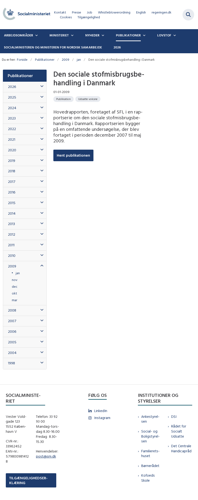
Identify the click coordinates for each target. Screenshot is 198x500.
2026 (117, 47)
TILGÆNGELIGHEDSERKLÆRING (28, 480)
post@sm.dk (46, 456)
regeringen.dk (161, 12)
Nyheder (92, 35)
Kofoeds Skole (148, 478)
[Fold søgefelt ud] (188, 14)
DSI (174, 416)
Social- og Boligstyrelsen (150, 436)
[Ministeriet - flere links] (72, 35)
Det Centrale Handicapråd (181, 448)
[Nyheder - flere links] (102, 35)
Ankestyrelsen (150, 419)
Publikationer (128, 35)
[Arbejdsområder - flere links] (36, 35)
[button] (40, 86)
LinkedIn (100, 410)
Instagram (102, 417)
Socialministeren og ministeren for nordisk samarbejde (53, 47)
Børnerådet (150, 465)
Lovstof (164, 35)
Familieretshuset (150, 453)
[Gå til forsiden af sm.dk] (25, 14)
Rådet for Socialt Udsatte (178, 431)
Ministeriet (59, 35)
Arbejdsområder (18, 35)
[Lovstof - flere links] (174, 35)
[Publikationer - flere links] (144, 35)
